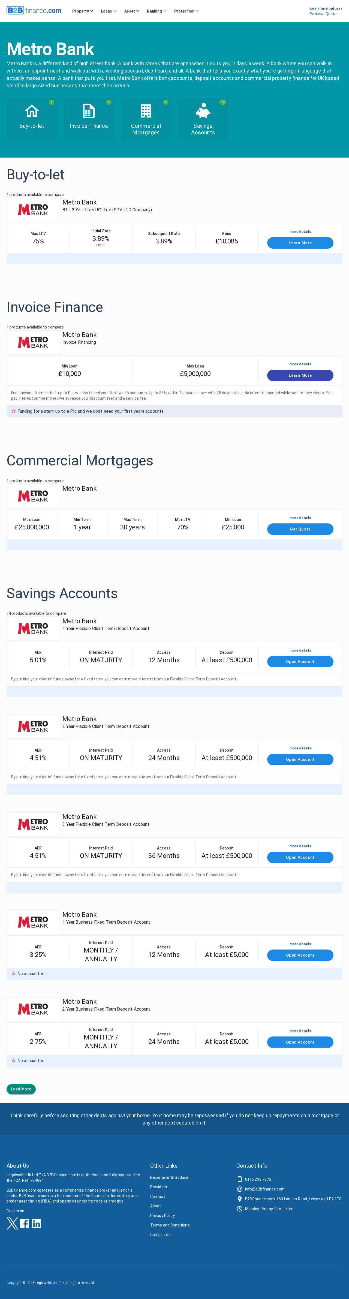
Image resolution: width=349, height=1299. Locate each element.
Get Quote (300, 529)
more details (300, 232)
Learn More (300, 242)
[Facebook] (25, 1225)
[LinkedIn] (37, 1225)
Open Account (300, 661)
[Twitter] (13, 1225)
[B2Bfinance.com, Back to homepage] (34, 13)
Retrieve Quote (322, 14)
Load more (21, 1089)
